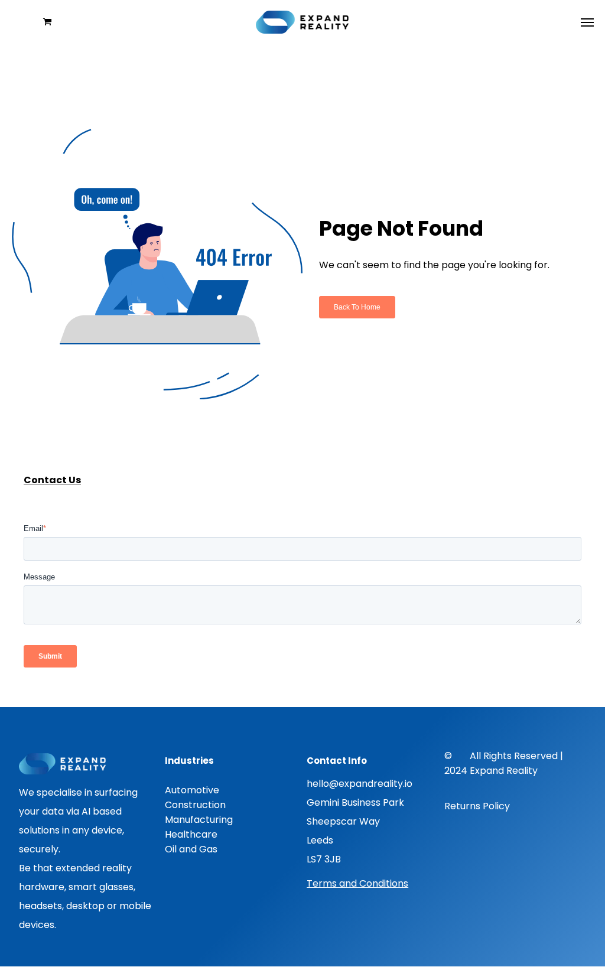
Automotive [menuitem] (192, 790)
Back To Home (357, 307)
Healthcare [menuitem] (191, 834)
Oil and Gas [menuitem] (191, 849)
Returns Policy (477, 806)
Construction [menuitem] (195, 805)
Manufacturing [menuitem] (199, 819)
